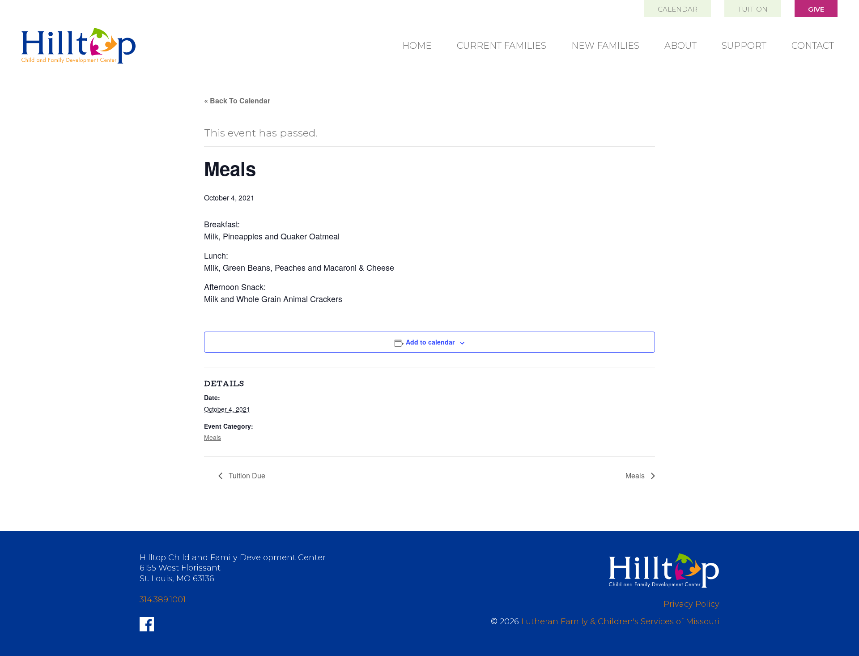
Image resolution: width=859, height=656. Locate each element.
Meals (212, 437)
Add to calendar (430, 341)
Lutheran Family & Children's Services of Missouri (620, 621)
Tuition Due (246, 475)
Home (417, 45)
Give (816, 9)
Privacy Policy (691, 604)
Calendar (677, 9)
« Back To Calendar (237, 100)
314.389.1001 (163, 600)
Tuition (753, 9)
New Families (605, 45)
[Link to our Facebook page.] (147, 623)
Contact (812, 45)
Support (744, 45)
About (680, 45)
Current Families (501, 45)
